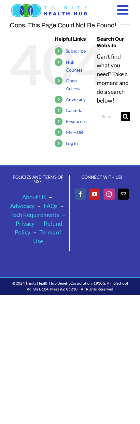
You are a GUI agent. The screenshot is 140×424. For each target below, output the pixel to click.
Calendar (75, 110)
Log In (72, 143)
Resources (76, 121)
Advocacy (76, 99)
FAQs (51, 205)
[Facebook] (80, 194)
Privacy (25, 223)
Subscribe (76, 51)
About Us (34, 197)
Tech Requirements (34, 214)
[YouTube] (94, 194)
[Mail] (123, 194)
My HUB (74, 132)
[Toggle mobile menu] (123, 9)
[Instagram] (109, 194)
